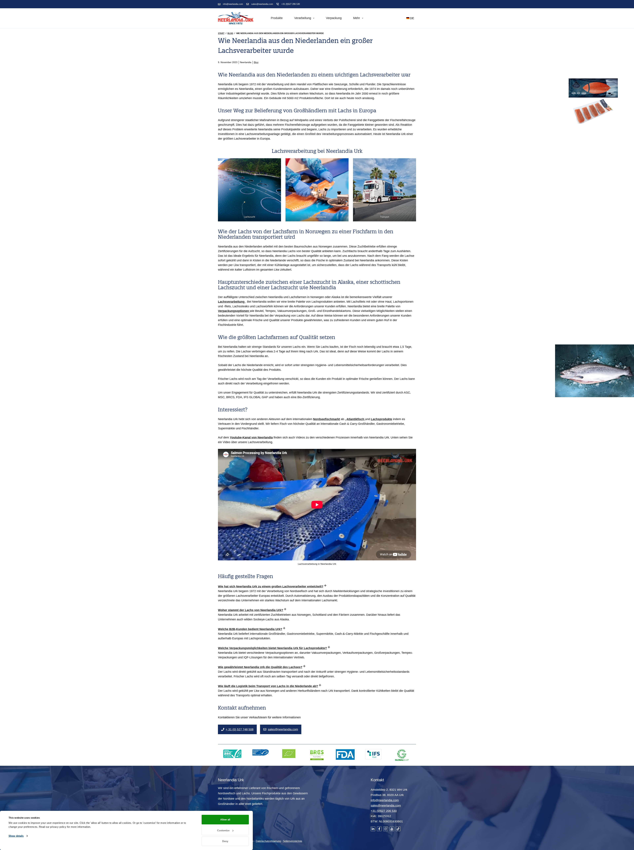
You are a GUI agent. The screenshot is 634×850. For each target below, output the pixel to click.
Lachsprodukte (381, 419)
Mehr (356, 18)
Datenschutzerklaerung (268, 841)
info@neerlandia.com (233, 4)
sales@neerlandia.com (262, 4)
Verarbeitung (302, 18)
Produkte (277, 18)
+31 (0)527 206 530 (290, 4)
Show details (16, 835)
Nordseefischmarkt (326, 419)
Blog (256, 62)
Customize (223, 830)
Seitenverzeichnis (292, 841)
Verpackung (334, 18)
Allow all (225, 819)
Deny (225, 841)
